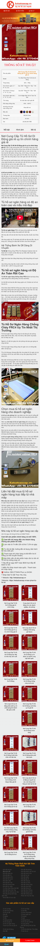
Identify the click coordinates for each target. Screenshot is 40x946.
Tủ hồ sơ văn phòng (27, 922)
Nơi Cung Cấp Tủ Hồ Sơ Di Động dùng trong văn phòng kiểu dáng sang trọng (29, 855)
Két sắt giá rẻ (25, 879)
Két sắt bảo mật (7, 882)
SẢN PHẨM (20, 11)
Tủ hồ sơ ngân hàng (9, 924)
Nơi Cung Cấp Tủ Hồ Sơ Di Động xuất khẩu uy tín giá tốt (29, 706)
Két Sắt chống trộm (26, 894)
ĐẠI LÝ (32, 11)
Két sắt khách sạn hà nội (28, 871)
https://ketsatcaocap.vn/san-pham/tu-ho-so (19, 581)
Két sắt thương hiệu (9, 884)
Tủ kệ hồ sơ (24, 931)
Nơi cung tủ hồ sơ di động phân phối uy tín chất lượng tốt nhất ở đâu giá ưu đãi (10, 707)
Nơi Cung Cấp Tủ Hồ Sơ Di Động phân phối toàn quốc (29, 755)
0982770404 (30, 940)
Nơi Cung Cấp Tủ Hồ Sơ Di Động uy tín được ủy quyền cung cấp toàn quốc (29, 655)
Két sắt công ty (25, 881)
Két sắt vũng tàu (8, 873)
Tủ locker (24, 916)
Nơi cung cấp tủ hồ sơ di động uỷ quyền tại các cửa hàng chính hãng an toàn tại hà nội (29, 781)
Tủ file (5, 918)
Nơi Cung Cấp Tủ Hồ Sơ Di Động (10, 680)
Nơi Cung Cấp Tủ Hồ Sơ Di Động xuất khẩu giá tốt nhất (29, 830)
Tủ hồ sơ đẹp (7, 909)
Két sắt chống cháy (26, 884)
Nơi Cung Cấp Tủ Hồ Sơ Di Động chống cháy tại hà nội (29, 681)
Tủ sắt (23, 918)
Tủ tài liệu (24, 910)
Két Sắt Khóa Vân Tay (9, 890)
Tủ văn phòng (25, 924)
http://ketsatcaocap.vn (18, 577)
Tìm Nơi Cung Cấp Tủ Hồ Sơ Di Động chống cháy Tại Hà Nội (10, 830)
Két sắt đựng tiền (8, 877)
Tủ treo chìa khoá (26, 912)
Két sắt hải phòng (26, 869)
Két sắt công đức (26, 886)
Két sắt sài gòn (7, 869)
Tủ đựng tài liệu (7, 920)
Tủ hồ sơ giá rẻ (7, 922)
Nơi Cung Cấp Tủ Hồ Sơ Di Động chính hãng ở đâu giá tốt (10, 780)
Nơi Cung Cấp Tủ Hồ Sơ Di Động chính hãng (29, 730)
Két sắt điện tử (7, 875)
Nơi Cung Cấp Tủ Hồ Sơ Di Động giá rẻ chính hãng (10, 605)
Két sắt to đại (7, 881)
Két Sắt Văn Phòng (26, 890)
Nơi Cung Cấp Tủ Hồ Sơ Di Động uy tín (29, 805)
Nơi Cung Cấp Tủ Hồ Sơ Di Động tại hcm (10, 853)
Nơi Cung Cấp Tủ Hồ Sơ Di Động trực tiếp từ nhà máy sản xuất (10, 654)
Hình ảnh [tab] (20, 129)
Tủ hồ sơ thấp (25, 909)
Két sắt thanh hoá (26, 873)
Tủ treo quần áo (26, 914)
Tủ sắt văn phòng (8, 910)
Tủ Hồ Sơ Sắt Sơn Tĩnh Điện (29, 929)
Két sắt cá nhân (25, 882)
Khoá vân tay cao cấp (27, 895)
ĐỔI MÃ (7, 11)
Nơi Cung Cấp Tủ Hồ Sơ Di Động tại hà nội (10, 805)
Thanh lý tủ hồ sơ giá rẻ (10, 925)
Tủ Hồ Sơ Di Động (8, 929)
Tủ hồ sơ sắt (6, 912)
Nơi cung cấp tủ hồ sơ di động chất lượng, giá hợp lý (29, 630)
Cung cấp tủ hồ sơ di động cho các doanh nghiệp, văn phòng (29, 605)
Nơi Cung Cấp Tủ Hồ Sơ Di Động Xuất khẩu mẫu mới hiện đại (10, 755)
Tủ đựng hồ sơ (25, 920)
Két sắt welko (25, 877)
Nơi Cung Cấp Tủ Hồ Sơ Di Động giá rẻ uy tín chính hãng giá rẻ (10, 630)
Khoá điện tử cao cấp (9, 897)
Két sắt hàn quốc (8, 879)
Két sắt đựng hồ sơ (26, 892)
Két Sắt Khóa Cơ (26, 888)
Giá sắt (5, 914)
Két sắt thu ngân (8, 886)
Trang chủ (10, 940)
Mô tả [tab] (33, 129)
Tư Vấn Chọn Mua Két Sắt (11, 888)
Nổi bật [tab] (7, 129)
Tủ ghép (5, 916)
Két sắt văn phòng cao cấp (11, 892)
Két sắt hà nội (25, 875)
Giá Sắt (5, 931)
